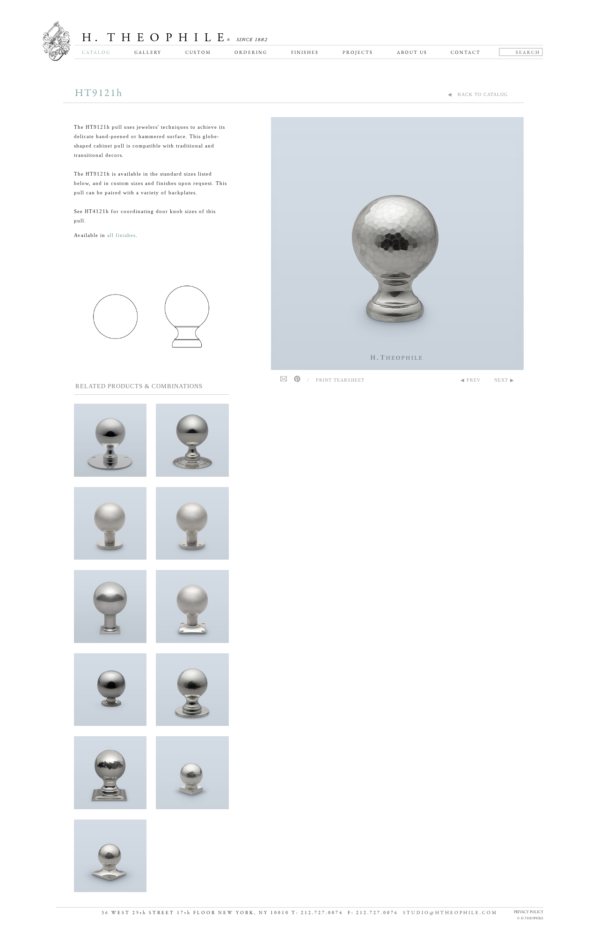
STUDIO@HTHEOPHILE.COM (450, 913)
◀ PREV (470, 380)
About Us (412, 52)
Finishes (305, 52)
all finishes (121, 235)
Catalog (96, 52)
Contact (466, 52)
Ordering (250, 52)
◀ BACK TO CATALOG (478, 94)
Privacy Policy (528, 912)
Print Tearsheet (340, 380)
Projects (358, 52)
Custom (198, 52)
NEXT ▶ (504, 380)
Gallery (147, 52)
